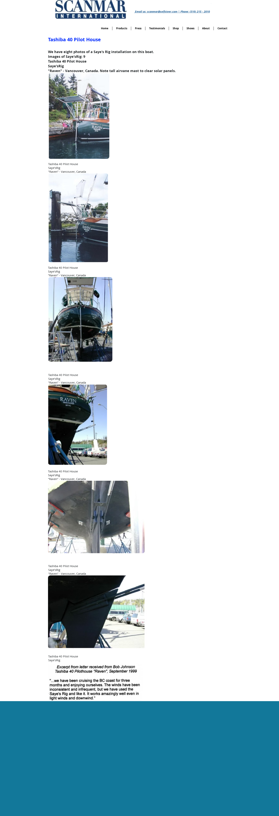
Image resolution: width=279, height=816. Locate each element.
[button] (176, 28)
